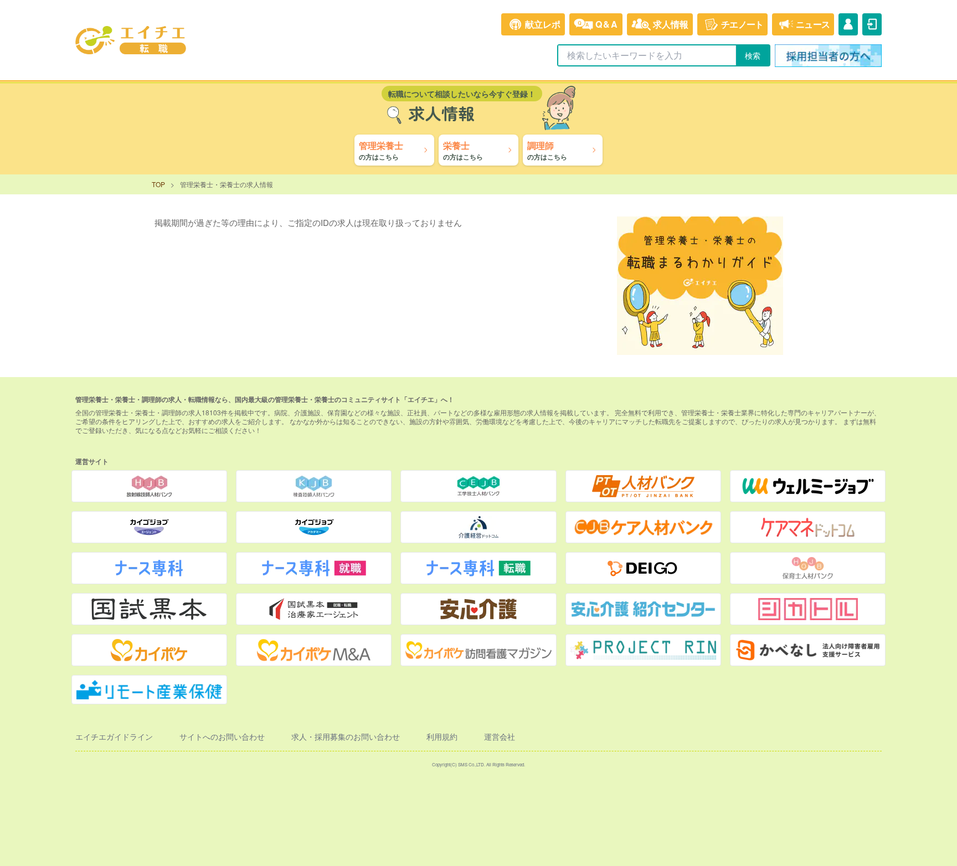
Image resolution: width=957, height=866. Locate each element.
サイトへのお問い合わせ (222, 736)
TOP (158, 184)
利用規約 (441, 736)
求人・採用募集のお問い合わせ (345, 736)
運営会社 (499, 736)
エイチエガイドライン (114, 736)
